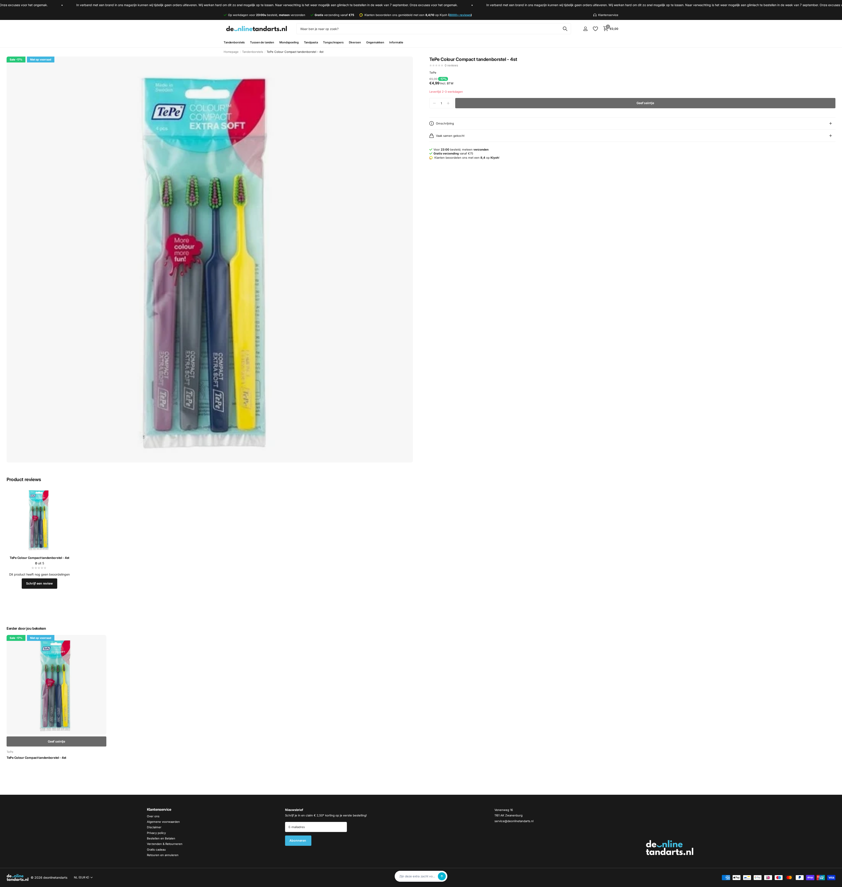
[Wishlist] (595, 29)
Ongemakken (375, 42)
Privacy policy (156, 833)
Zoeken (565, 28)
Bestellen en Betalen (161, 838)
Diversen (355, 42)
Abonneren (298, 840)
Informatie (396, 42)
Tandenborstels (234, 42)
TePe (432, 72)
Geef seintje (645, 103)
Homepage (231, 51)
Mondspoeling (288, 42)
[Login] (585, 29)
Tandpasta (311, 42)
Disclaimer (154, 827)
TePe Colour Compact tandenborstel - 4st (39, 558)
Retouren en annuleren (162, 855)
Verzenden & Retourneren (164, 844)
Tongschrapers (333, 42)
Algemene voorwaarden (163, 821)
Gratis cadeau (156, 849)
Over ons (153, 816)
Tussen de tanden (262, 42)
